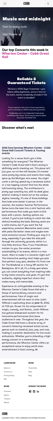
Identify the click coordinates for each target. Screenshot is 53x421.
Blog (30, 375)
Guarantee (32, 368)
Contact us (8, 372)
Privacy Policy (9, 375)
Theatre (7, 399)
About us (7, 368)
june (37, 303)
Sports (6, 395)
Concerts (7, 391)
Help (30, 372)
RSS (5, 379)
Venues (6, 402)
